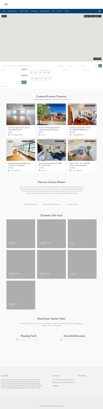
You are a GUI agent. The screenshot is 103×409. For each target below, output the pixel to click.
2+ (36, 72)
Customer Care (72, 204)
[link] (20, 114)
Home (3, 11)
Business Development (51, 204)
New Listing (50, 105)
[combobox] (63, 65)
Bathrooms (24, 75)
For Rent (25, 105)
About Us (59, 11)
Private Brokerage (30, 204)
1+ (31, 72)
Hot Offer (62, 105)
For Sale (87, 105)
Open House (30, 105)
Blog (53, 11)
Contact (67, 11)
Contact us (55, 385)
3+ (40, 72)
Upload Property (12, 11)
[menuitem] (99, 11)
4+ (44, 72)
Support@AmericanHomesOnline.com (64, 382)
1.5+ (37, 78)
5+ (48, 72)
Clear (95, 65)
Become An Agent (44, 11)
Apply (23, 82)
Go (100, 65)
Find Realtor (34, 11)
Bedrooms (24, 69)
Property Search (24, 11)
